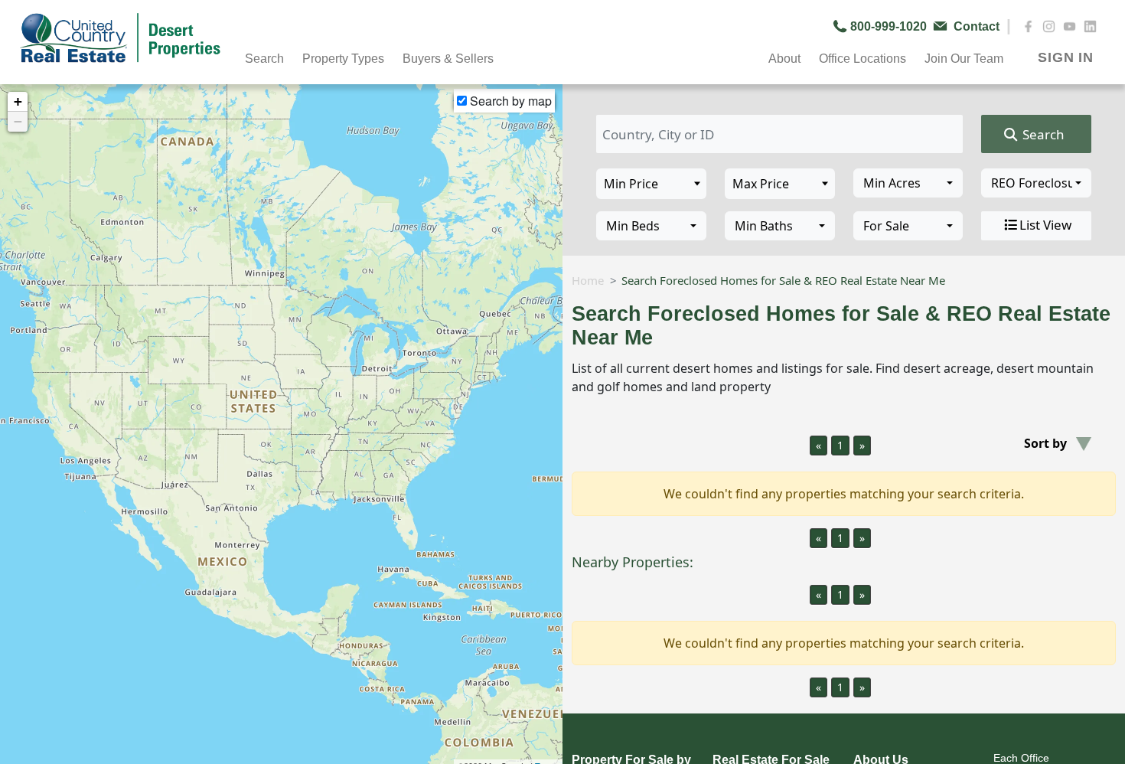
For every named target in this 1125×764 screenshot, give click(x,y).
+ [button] (18, 101)
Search (1042, 134)
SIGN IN (1066, 57)
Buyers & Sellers (448, 58)
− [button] (18, 121)
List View (1045, 224)
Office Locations (862, 58)
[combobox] (908, 183)
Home (588, 280)
